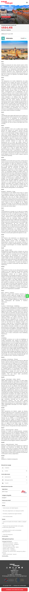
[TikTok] (16, 568)
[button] (3, 50)
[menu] (26, 2)
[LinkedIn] (22, 568)
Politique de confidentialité (19, 585)
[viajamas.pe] (14, 565)
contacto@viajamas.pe (21, 576)
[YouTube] (19, 568)
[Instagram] (13, 568)
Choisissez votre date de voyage (14, 589)
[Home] (7, 568)
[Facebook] (10, 568)
